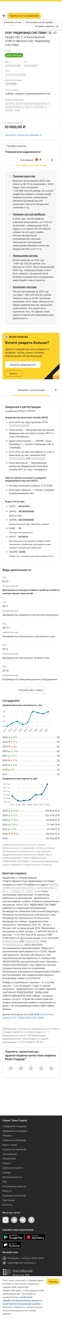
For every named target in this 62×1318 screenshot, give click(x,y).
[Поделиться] (55, 33)
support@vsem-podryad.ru (21, 1262)
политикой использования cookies (22, 1303)
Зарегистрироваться (23, 364)
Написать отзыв (12, 22)
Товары (6, 1163)
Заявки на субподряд (14, 1140)
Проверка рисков (16, 146)
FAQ (4, 1181)
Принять (53, 1281)
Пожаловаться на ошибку (39, 22)
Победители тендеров (14, 1126)
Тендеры (7, 1135)
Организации (9, 1154)
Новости (6, 1191)
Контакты (7, 1204)
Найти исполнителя (12, 1167)
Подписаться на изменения (24, 15)
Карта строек (9, 1144)
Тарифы (6, 1172)
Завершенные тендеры (15, 1130)
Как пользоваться (12, 1177)
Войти (13, 373)
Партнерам (8, 1200)
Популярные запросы (14, 1186)
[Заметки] (50, 33)
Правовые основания (14, 1195)
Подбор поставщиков (14, 1149)
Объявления (9, 1158)
